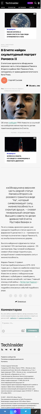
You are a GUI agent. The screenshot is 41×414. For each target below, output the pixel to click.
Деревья (20, 88)
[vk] (6, 350)
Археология (7, 88)
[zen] (15, 350)
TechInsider (12, 3)
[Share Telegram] (25, 411)
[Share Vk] (5, 411)
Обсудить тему (34, 86)
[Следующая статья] (20, 336)
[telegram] (10, 350)
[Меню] (2, 3)
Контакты (4, 362)
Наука (2, 44)
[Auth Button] (39, 3)
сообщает (12, 123)
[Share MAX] (15, 411)
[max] (19, 350)
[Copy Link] (36, 411)
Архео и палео (10, 44)
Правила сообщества (8, 357)
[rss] (2, 350)
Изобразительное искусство (12, 91)
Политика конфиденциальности (12, 359)
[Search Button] (35, 3)
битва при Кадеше (28, 282)
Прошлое (14, 88)
